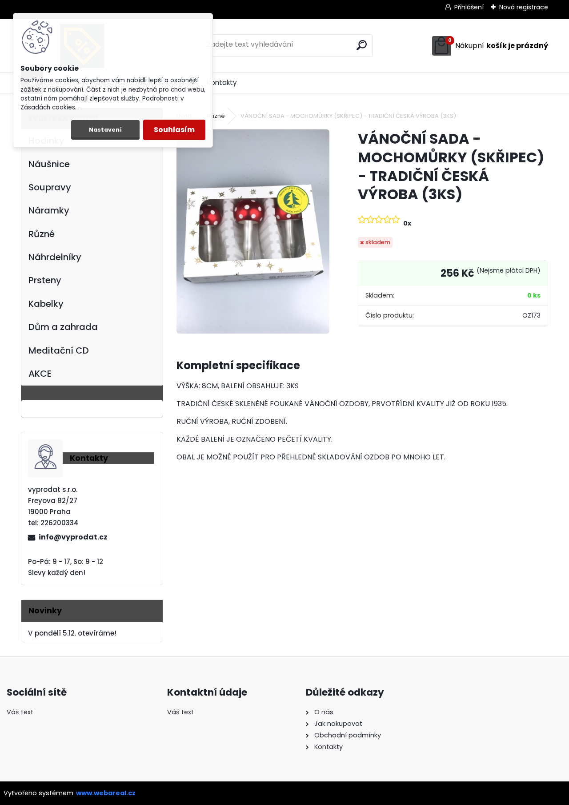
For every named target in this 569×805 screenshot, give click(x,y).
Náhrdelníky (54, 257)
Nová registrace (523, 7)
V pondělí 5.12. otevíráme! (72, 633)
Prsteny (44, 280)
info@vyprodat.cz (73, 537)
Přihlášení (469, 7)
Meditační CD (58, 350)
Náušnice (49, 164)
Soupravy (49, 187)
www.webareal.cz (106, 793)
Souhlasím (174, 130)
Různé (41, 234)
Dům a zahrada (63, 327)
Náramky (48, 210)
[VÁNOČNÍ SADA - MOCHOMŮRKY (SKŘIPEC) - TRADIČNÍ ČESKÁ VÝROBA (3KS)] (252, 231)
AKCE (40, 373)
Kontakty (222, 82)
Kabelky (46, 304)
